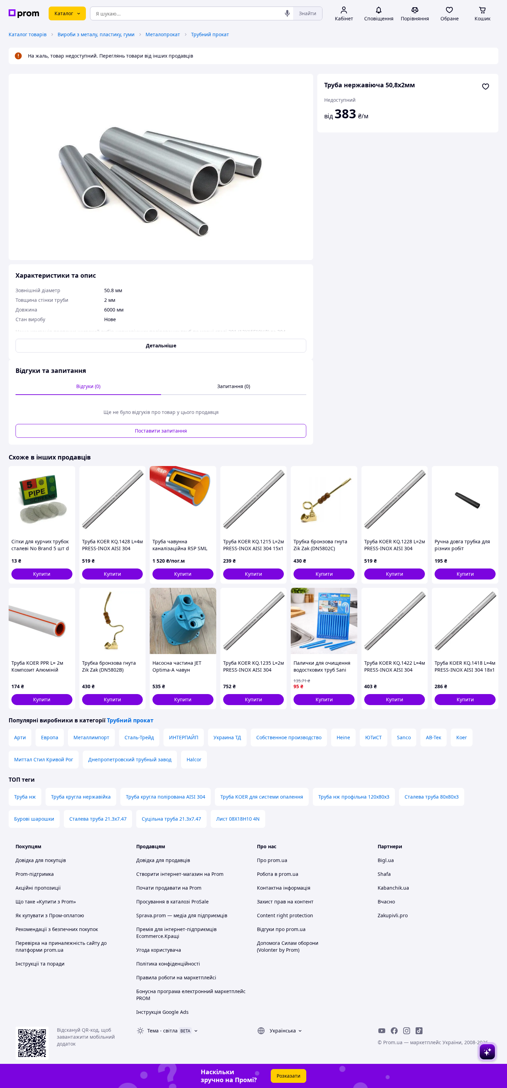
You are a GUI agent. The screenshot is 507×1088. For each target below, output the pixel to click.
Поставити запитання (161, 430)
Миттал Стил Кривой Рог (43, 759)
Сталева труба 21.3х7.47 (98, 818)
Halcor (194, 759)
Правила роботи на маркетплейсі (176, 977)
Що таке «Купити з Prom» (46, 901)
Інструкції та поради (40, 963)
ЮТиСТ (373, 737)
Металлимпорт (91, 737)
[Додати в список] (485, 86)
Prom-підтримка (35, 874)
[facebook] (394, 1031)
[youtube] (382, 1031)
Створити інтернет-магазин (169, 874)
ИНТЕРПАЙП (183, 737)
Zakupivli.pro (393, 915)
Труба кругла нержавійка (81, 796)
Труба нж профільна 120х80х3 (353, 796)
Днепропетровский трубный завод (129, 759)
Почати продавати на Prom (168, 887)
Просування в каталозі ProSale (172, 901)
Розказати (288, 1075)
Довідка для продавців (163, 860)
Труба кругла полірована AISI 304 (165, 796)
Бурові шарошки (34, 818)
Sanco (404, 737)
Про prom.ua (272, 860)
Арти (20, 737)
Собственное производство (288, 737)
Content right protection (285, 915)
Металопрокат (163, 34)
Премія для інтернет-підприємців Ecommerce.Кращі (176, 932)
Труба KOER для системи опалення (261, 796)
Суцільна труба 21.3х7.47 (171, 818)
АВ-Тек (433, 737)
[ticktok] (419, 1031)
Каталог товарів (28, 34)
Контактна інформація (283, 887)
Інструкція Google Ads (162, 1012)
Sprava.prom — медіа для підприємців (181, 915)
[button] (41, 574)
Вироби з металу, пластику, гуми (96, 34)
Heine (343, 737)
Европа (49, 737)
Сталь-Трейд (139, 737)
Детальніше (161, 345)
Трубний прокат (210, 34)
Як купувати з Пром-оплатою (50, 915)
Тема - (162, 1030)
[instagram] (406, 1031)
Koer (461, 737)
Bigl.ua (386, 860)
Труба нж (25, 796)
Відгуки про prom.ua (281, 929)
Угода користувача (158, 950)
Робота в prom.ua (277, 874)
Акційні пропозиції (38, 887)
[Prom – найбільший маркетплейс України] (24, 13)
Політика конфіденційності (168, 963)
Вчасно (386, 901)
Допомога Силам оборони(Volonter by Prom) (287, 946)
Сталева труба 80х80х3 (432, 796)
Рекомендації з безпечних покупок (57, 929)
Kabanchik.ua (393, 887)
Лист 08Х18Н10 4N (238, 818)
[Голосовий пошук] (287, 13)
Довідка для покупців (41, 860)
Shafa (384, 874)
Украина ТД (227, 737)
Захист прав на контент (285, 901)
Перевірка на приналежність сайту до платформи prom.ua (61, 946)
